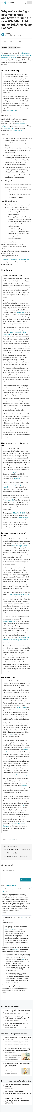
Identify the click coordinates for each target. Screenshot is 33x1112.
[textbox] (16, 874)
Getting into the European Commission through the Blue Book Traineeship (17, 1100)
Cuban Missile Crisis (19, 513)
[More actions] (30, 41)
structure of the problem (10, 584)
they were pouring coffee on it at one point (16, 775)
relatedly (15, 949)
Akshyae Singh (9, 1095)
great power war (9, 128)
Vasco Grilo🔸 (9, 917)
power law (14, 956)
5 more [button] (19, 47)
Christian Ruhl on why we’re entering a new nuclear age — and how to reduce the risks (16, 55)
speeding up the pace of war (17, 472)
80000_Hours (9, 34)
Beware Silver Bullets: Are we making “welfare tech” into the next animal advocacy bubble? (17, 1050)
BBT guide (8, 1103)
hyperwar (17, 479)
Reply (4, 912)
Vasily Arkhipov (24, 517)
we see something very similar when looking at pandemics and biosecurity (16, 640)
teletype (12, 734)
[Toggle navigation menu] (2, 2)
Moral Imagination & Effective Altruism (18, 1037)
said (24, 805)
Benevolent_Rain (10, 889)
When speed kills (9, 500)
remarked (24, 785)
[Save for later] (23, 41)
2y (16, 889)
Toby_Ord (7, 1039)
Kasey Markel (9, 1066)
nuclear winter (17, 130)
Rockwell (7, 1052)
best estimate (20, 312)
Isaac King (25, 849)
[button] (3, 889)
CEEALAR (7, 1088)
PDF (23, 959)
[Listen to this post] (20, 41)
